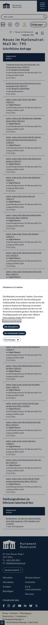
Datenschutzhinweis (12, 320)
